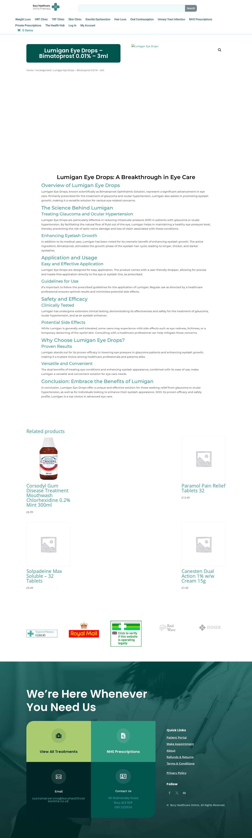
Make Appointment (180, 744)
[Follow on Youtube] (184, 793)
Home (29, 70)
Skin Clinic (75, 19)
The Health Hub (55, 25)
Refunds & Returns (180, 757)
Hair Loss (120, 19)
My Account (87, 25)
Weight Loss (23, 19)
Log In (72, 25)
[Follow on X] (177, 793)
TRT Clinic (58, 19)
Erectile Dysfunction (98, 19)
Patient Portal (177, 737)
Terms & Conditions (180, 763)
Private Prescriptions (28, 25)
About (171, 750)
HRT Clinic (41, 19)
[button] (219, 50)
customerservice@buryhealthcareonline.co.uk (58, 799)
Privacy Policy (176, 773)
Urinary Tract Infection (171, 19)
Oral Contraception (142, 19)
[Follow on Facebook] (169, 793)
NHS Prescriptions (200, 19)
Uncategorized (43, 70)
